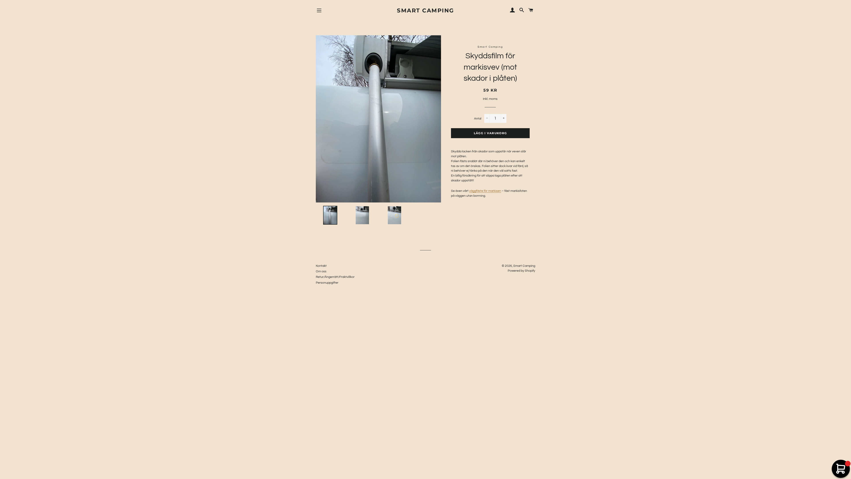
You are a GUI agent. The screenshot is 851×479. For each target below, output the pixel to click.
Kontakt (321, 265)
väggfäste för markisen (485, 190)
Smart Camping (425, 10)
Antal (477, 118)
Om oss (321, 271)
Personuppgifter (327, 282)
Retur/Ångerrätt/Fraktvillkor (335, 277)
